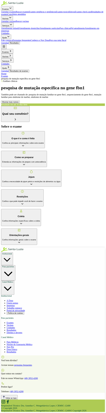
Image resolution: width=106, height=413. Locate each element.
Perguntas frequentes (22, 40)
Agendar (5, 43)
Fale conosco (7, 40)
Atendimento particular (50, 28)
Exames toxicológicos (65, 12)
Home (3, 74)
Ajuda (4, 38)
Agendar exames (8, 12)
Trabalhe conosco (14, 308)
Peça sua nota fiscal (57, 40)
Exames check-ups (83, 12)
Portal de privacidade (16, 310)
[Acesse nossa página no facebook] (8, 403)
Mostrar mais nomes (10, 102)
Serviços (5, 26)
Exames (5, 9)
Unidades (5, 33)
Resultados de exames (19, 71)
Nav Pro (10, 347)
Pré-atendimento (78, 28)
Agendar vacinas (8, 21)
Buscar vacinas (22, 21)
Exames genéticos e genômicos (42, 12)
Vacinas (5, 19)
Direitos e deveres (14, 332)
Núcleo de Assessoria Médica (19, 344)
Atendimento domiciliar (29, 28)
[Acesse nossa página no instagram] (3, 403)
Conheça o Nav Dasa (40, 40)
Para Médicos (12, 342)
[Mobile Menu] (4, 46)
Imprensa (11, 305)
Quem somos (12, 303)
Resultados (14, 43)
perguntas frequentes (23, 365)
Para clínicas (65, 28)
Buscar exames (22, 12)
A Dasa (10, 300)
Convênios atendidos (17, 14)
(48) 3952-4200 (31, 378)
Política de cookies (15, 313)
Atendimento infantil (10, 28)
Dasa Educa (12, 349)
